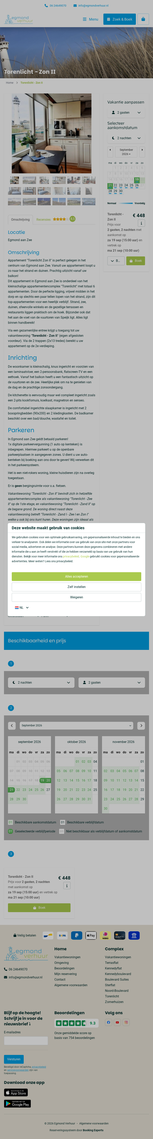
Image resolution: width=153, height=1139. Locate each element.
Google (84, 556)
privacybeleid (71, 556)
